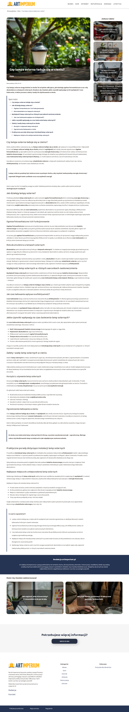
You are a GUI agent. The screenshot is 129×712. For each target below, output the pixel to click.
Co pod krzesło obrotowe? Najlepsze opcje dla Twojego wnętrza (108, 51)
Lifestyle (117, 4)
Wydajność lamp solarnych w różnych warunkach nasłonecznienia (36, 114)
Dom (77, 4)
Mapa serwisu (34, 708)
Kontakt (12, 694)
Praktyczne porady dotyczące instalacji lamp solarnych (32, 132)
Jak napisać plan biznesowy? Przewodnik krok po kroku (35, 597)
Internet (85, 4)
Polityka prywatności (16, 708)
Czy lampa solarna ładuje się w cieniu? (26, 102)
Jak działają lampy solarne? (22, 105)
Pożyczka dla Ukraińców (103, 667)
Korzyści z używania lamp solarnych (26, 126)
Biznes (70, 4)
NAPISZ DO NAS (64, 641)
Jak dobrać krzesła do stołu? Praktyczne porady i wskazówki (108, 92)
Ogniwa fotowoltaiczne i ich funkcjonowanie (29, 108)
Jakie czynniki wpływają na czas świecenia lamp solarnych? (34, 120)
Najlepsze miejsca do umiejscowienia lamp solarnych (31, 135)
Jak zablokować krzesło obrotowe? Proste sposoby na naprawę (108, 31)
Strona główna (11, 11)
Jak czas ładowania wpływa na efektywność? (29, 117)
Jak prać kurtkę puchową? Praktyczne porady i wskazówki (94, 597)
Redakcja (12, 690)
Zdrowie (107, 4)
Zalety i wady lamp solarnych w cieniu (26, 123)
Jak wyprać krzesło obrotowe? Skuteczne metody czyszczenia (108, 72)
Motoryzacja (96, 4)
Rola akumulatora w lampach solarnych (27, 111)
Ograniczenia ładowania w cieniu (25, 129)
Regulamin (49, 708)
